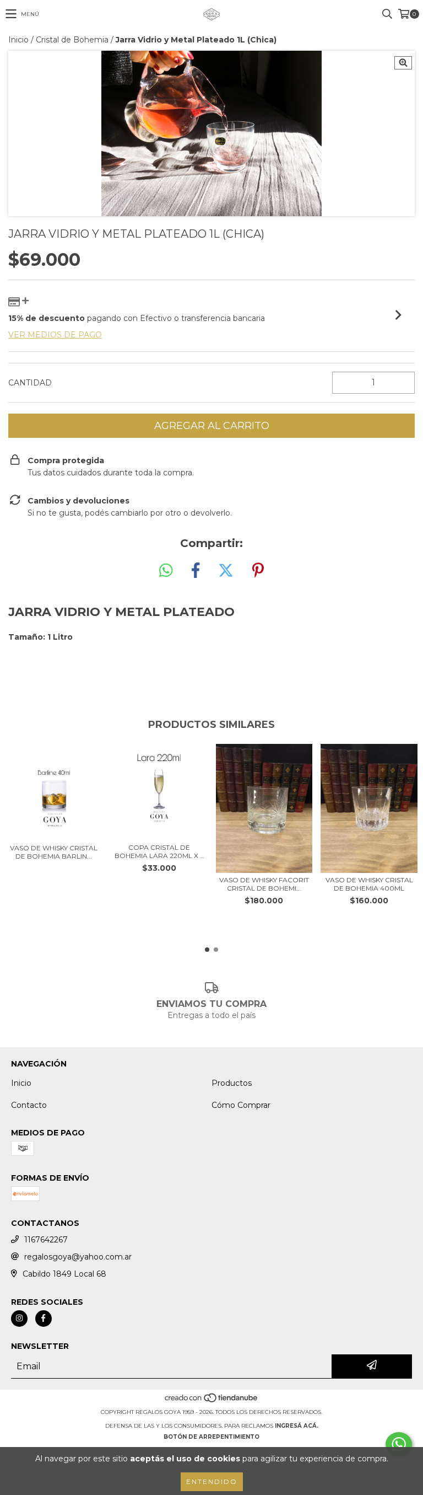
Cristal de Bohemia (72, 40)
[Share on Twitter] (225, 571)
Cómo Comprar (241, 1105)
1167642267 (46, 1240)
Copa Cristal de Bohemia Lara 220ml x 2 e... (159, 851)
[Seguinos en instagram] (19, 1318)
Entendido (211, 1481)
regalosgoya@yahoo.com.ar (78, 1257)
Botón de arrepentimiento (211, 1436)
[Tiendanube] (212, 1401)
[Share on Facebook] (195, 571)
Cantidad (30, 383)
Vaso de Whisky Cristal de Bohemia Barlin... (53, 852)
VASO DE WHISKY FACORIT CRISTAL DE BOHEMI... (264, 884)
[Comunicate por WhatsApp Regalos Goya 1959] (399, 1444)
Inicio (18, 40)
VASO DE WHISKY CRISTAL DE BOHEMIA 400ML (369, 884)
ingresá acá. (296, 1425)
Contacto (29, 1105)
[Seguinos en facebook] (43, 1318)
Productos (232, 1083)
